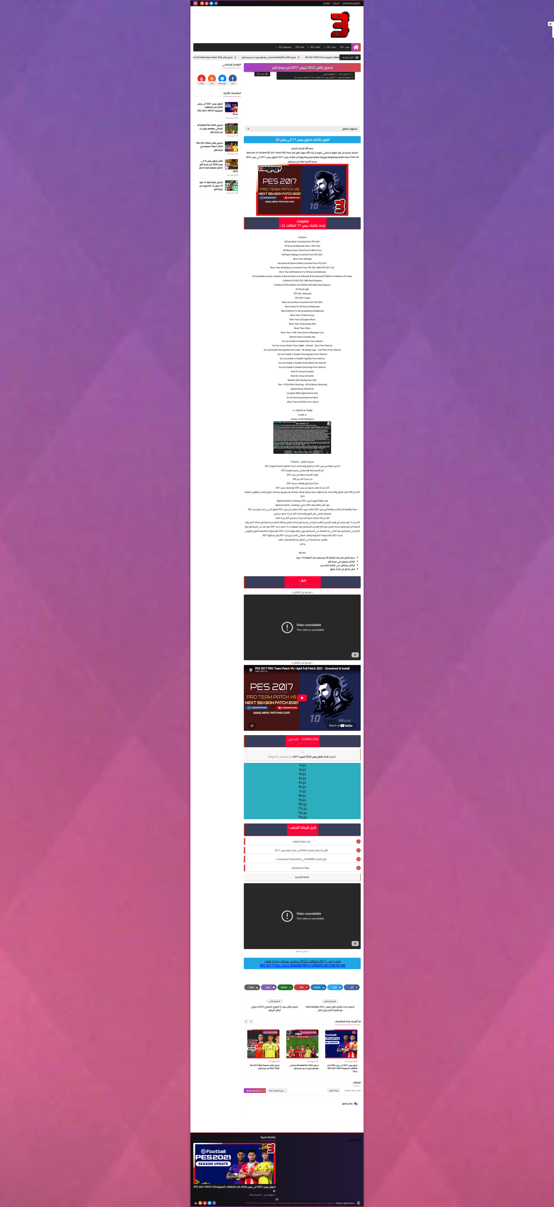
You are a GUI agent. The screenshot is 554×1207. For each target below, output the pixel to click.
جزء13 (302, 817)
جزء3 (302, 774)
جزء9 (302, 799)
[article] (274, 1005)
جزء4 (302, 778)
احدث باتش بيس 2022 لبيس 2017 (302, 756)
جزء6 (302, 787)
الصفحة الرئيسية (344, 77)
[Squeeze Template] (358, 1203)
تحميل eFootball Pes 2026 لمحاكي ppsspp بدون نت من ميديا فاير (303, 1066)
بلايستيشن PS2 (285, 47)
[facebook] (216, 3)
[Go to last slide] (251, 1021)
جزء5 (302, 782)
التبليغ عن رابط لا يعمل (351, 3)
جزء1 (302, 765)
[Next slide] (246, 1021)
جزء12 (302, 812)
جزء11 (302, 808)
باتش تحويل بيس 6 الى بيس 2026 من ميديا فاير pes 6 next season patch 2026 (275, 57)
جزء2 (302, 769)
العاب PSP (299, 47)
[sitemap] (196, 1203)
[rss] (202, 3)
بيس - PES (344, 47)
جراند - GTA (331, 47)
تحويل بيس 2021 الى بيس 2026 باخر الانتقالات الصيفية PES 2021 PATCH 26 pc (342, 1068)
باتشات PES (315, 47)
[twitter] (211, 3)
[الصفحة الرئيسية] (356, 47)
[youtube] (207, 3)
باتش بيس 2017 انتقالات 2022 (322, 77)
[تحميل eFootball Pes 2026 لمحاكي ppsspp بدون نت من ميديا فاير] (231, 128)
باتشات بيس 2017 (300, 77)
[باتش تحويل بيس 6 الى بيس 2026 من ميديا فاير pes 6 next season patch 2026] (231, 164)
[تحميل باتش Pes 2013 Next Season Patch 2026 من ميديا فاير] (231, 146)
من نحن (336, 3)
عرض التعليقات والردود (254, 1090)
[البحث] (195, 3)
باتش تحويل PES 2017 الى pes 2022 (303, 743)
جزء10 (302, 804)
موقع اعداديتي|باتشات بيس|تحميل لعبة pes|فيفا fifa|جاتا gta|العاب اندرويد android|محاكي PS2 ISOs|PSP (289, 1203)
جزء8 (302, 795)
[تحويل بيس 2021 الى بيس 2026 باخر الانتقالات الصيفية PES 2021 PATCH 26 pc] (231, 107)
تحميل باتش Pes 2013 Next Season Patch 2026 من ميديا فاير (264, 1066)
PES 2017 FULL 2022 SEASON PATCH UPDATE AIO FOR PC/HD (302, 965)
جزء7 (302, 791)
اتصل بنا (327, 3)
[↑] (277, 1199)
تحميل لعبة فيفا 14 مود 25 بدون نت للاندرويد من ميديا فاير (208, 57)
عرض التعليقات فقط (276, 1090)
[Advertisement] (302, 103)
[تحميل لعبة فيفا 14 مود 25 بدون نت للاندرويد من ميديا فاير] (231, 185)
